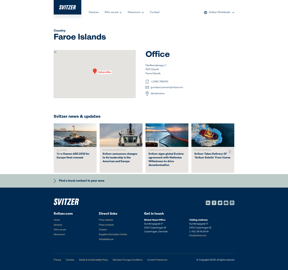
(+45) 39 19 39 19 (198, 232)
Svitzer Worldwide (219, 12)
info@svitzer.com (197, 235)
